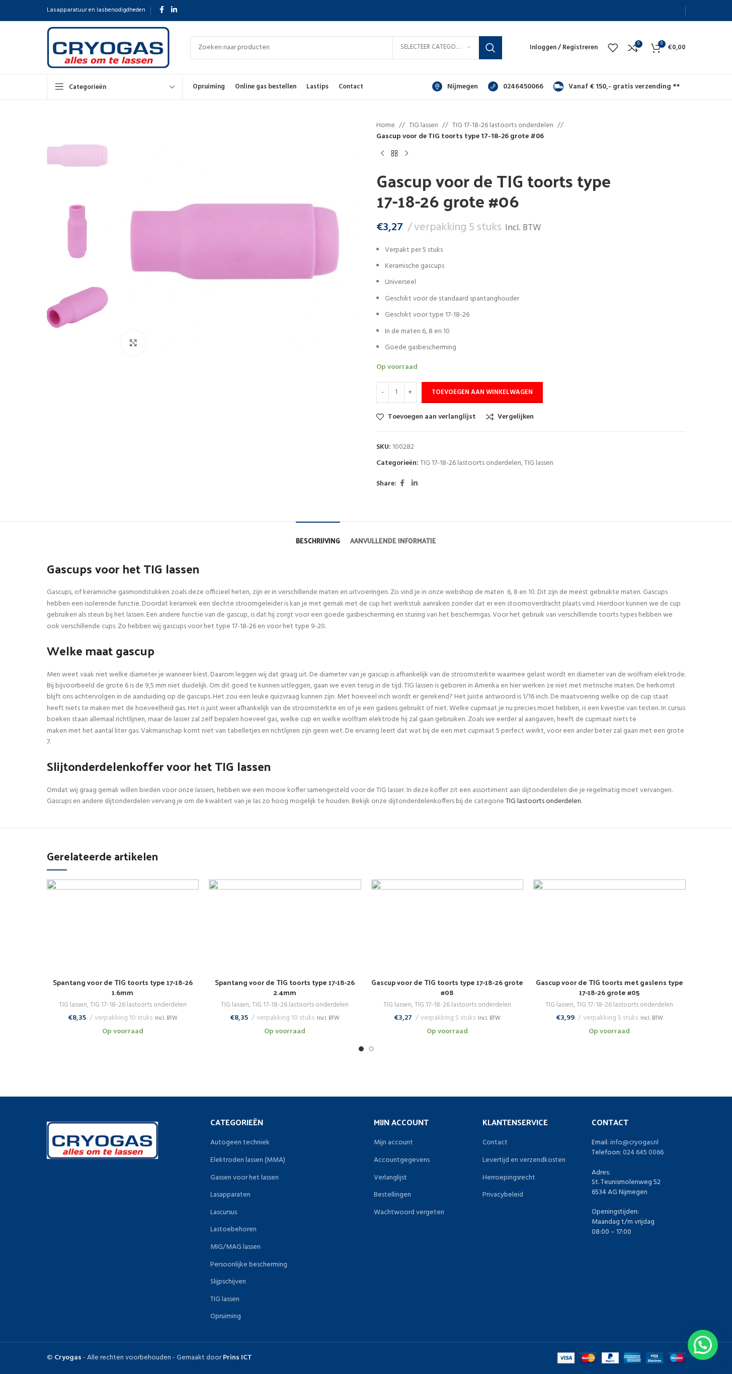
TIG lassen (423, 125)
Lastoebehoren (233, 1230)
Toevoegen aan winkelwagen (482, 392)
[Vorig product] (382, 154)
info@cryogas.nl (634, 1142)
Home (385, 125)
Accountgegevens (402, 1160)
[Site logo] (108, 47)
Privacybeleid (502, 1195)
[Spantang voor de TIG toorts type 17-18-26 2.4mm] (285, 926)
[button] (703, 1345)
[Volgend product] (406, 154)
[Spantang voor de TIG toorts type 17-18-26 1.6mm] (123, 926)
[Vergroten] (133, 342)
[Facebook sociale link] (162, 10)
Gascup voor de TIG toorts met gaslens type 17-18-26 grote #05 (609, 987)
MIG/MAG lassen (235, 1247)
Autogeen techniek (240, 1143)
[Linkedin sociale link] (174, 10)
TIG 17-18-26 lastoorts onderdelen (502, 125)
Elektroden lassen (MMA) (247, 1160)
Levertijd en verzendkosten (523, 1160)
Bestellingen (392, 1195)
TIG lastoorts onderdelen (543, 801)
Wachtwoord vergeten (409, 1213)
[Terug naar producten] (394, 154)
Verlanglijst (390, 1178)
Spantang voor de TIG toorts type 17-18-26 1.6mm (123, 987)
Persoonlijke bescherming (248, 1265)
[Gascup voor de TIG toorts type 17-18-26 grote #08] (447, 926)
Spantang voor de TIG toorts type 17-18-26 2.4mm (285, 987)
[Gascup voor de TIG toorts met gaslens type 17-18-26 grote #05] (609, 926)
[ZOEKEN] (490, 47)
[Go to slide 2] (371, 1048)
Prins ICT (237, 1357)
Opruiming (225, 1317)
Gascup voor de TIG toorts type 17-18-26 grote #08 (447, 987)
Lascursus (223, 1213)
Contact (495, 1143)
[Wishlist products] (613, 48)
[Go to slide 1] (361, 1048)
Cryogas (68, 1357)
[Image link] (102, 1140)
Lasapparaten (230, 1195)
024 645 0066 (643, 1152)
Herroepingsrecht (508, 1178)
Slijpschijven (228, 1282)
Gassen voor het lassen (244, 1178)
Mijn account (393, 1143)
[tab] (318, 535)
